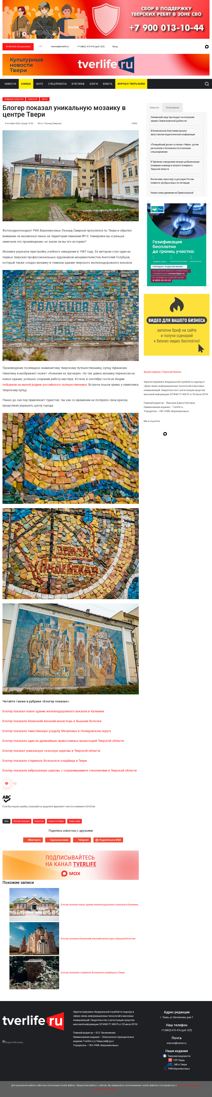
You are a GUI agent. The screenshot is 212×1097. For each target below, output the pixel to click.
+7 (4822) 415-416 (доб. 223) (91, 46)
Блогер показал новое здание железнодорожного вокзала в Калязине (53, 711)
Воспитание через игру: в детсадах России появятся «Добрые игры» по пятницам (172, 181)
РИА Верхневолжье (179, 1068)
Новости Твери (56, 821)
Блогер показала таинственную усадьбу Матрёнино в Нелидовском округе (57, 731)
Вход (115, 46)
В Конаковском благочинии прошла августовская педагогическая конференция (173, 132)
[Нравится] (6, 783)
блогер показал (22, 821)
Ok (107, 1093)
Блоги (94, 83)
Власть (107, 83)
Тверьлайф (74, 821)
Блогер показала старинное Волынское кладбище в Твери (44, 761)
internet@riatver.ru (176, 1043)
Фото (39, 83)
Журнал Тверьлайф (131, 83)
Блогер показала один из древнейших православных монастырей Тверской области (63, 741)
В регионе (78, 83)
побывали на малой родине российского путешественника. (45, 384)
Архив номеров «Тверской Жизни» (163, 372)
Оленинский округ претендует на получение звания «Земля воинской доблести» (172, 119)
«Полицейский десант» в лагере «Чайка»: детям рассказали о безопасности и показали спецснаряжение (175, 148)
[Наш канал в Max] (207, 47)
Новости (10, 83)
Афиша (26, 83)
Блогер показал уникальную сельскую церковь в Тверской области (51, 751)
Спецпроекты (57, 83)
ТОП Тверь (179, 1060)
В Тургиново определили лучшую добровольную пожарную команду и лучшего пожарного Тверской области (175, 165)
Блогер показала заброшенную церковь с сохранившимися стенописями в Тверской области (69, 770)
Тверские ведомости (179, 1056)
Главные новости (13, 99)
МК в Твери (180, 1064)
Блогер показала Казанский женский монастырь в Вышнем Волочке (52, 721)
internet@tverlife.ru (60, 46)
